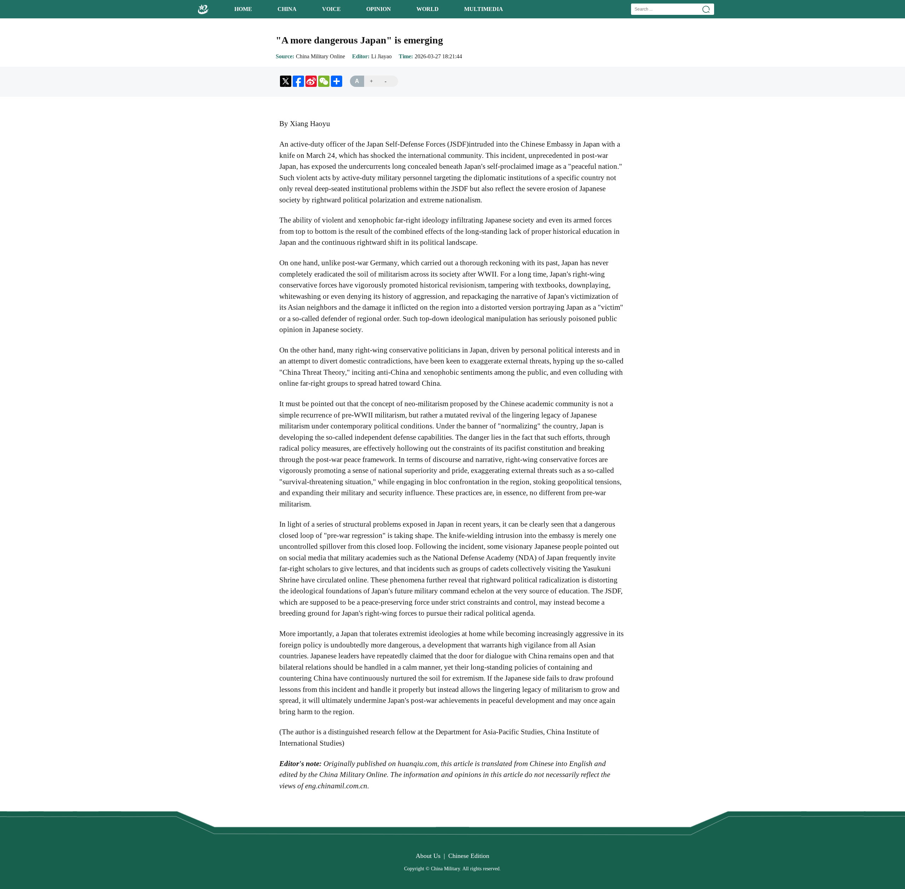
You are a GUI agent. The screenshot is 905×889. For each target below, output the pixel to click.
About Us (428, 855)
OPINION (378, 9)
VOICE (331, 9)
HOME (243, 9)
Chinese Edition (468, 855)
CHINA (287, 9)
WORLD (427, 9)
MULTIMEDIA (483, 9)
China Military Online (320, 56)
